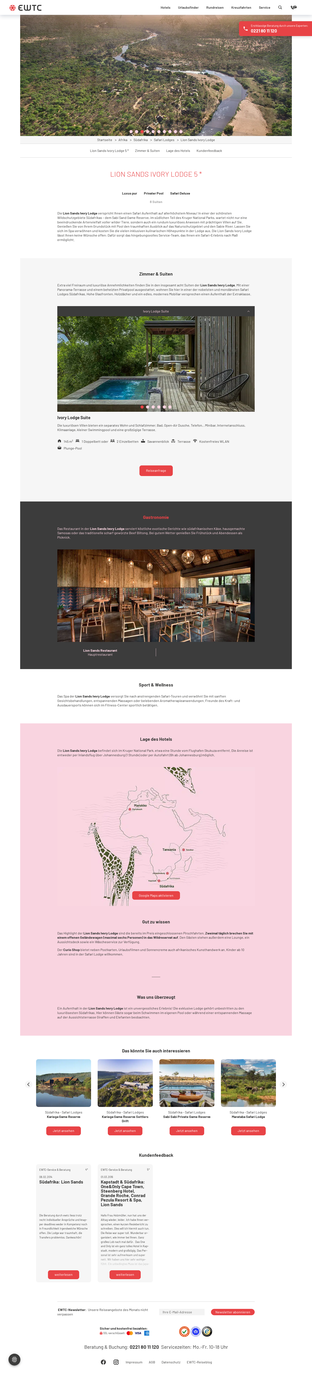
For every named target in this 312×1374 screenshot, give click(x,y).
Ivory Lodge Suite (156, 311)
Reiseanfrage (156, 470)
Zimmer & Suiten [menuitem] (147, 150)
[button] (131, 131)
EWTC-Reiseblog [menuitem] (199, 1362)
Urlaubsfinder (188, 7)
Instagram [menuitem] (116, 1362)
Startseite (104, 140)
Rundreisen (215, 7)
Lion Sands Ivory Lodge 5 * (109, 150)
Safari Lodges (164, 140)
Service (264, 7)
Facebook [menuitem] (103, 1362)
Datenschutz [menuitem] (171, 1362)
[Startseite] (25, 7)
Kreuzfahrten (241, 7)
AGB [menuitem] (152, 1362)
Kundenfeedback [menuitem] (209, 150)
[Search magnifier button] (280, 7)
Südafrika (141, 140)
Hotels (165, 7)
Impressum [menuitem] (134, 1362)
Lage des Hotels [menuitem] (178, 150)
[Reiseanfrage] (287, 7)
